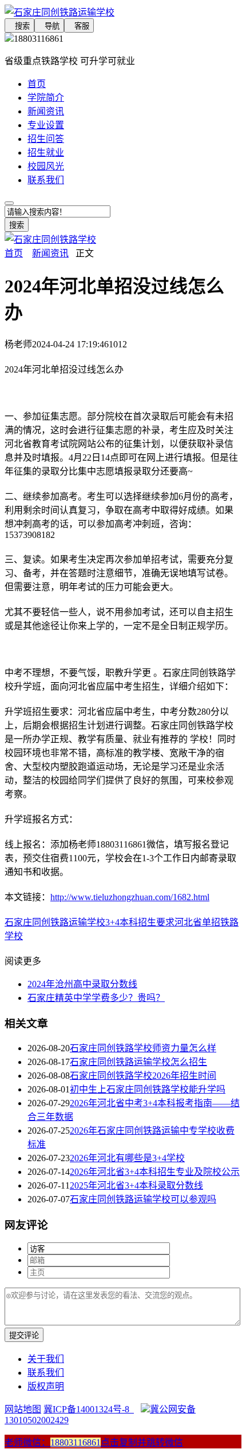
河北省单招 (197, 922)
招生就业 (45, 152)
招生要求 (156, 922)
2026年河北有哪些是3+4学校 (127, 1158)
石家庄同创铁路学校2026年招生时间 (143, 1075)
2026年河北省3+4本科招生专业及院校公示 (155, 1172)
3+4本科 (121, 922)
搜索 (19, 26)
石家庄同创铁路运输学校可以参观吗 (143, 1199)
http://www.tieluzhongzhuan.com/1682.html (129, 897)
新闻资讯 (45, 111)
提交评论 (24, 1335)
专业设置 (45, 125)
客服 (79, 26)
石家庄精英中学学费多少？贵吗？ (96, 998)
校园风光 (45, 166)
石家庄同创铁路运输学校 (55, 922)
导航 (49, 26)
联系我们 (45, 180)
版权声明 (45, 1386)
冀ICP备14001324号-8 (88, 1409)
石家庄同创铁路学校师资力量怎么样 (143, 1048)
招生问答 (45, 139)
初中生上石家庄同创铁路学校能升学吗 (147, 1089)
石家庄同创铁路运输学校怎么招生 (138, 1062)
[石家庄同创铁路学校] (50, 239)
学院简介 (45, 97)
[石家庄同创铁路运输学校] (123, 11)
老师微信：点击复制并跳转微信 (94, 1442)
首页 (36, 84)
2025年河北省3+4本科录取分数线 (136, 1185)
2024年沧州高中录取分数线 (82, 984)
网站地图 (23, 1409)
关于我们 (45, 1359)
